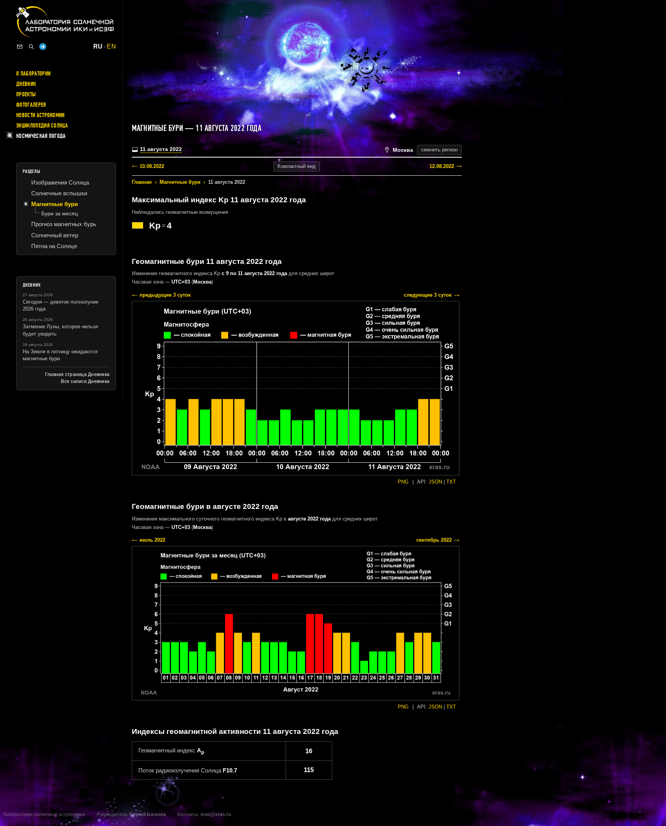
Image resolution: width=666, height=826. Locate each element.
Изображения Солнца (60, 182)
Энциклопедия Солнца (42, 125)
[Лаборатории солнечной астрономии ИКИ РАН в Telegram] (42, 46)
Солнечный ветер (54, 235)
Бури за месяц (59, 213)
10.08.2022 (152, 166)
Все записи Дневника (85, 381)
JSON (435, 482)
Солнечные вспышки (59, 193)
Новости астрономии (40, 115)
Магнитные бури (180, 182)
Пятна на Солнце (54, 246)
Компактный (297, 166)
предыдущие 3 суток (165, 295)
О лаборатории (33, 73)
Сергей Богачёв (148, 814)
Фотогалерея (31, 105)
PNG (403, 482)
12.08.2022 (441, 166)
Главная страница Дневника (77, 374)
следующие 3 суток (428, 295)
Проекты (26, 94)
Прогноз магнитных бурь (63, 224)
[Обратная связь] (19, 46)
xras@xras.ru (215, 814)
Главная (142, 182)
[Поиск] (31, 46)
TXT (451, 482)
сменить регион (439, 150)
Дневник (26, 84)
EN (111, 47)
